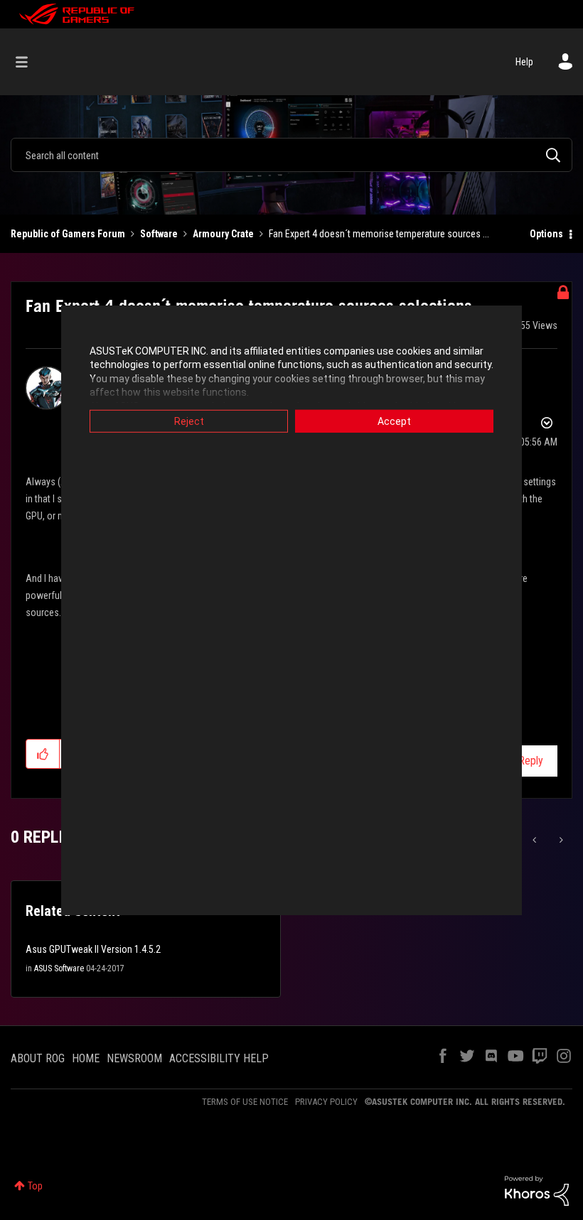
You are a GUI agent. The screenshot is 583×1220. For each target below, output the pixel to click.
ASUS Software (59, 968)
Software (159, 233)
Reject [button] (189, 420)
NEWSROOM (134, 1058)
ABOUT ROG (38, 1058)
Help (524, 62)
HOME (86, 1058)
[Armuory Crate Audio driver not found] (535, 839)
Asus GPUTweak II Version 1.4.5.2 (93, 949)
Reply (530, 760)
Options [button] (546, 233)
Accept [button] (394, 420)
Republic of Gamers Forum (68, 233)
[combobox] (291, 155)
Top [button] (35, 1186)
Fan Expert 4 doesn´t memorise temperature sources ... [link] (379, 233)
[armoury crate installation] (559, 839)
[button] (43, 754)
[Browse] (29, 62)
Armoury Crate (223, 233)
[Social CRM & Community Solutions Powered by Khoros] (537, 1190)
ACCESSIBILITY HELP (219, 1058)
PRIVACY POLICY (326, 1101)
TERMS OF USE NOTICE (245, 1101)
